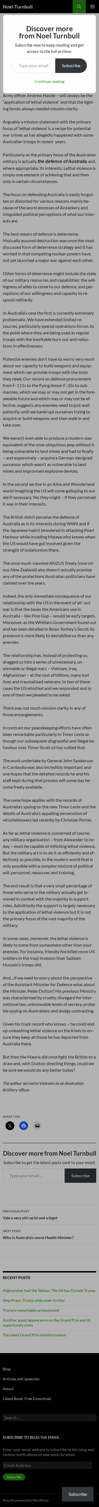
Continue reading (49, 81)
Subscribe (71, 65)
